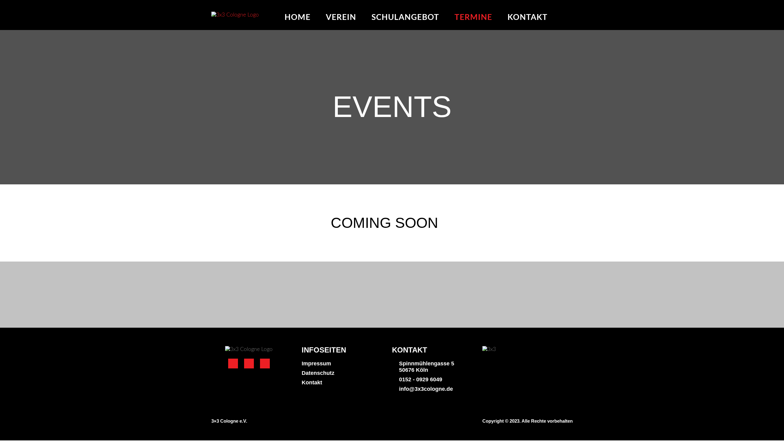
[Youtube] (265, 363)
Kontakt (527, 17)
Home (298, 17)
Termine (473, 17)
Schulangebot (405, 17)
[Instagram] (249, 363)
